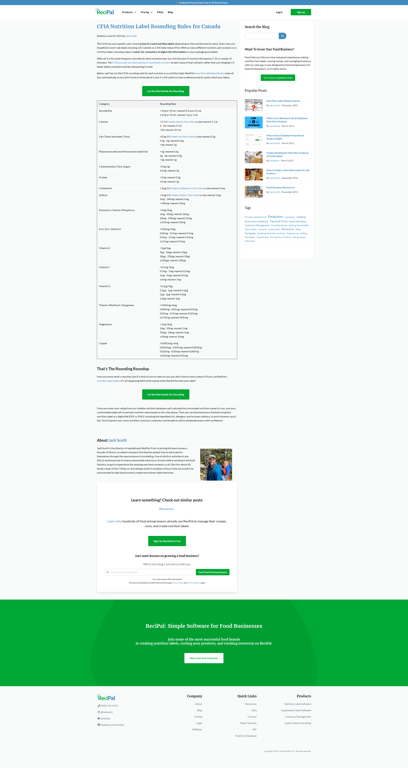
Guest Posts (274, 229)
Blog (170, 12)
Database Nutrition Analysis (271, 233)
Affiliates (197, 729)
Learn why (115, 521)
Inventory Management (257, 225)
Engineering (293, 233)
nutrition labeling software (210, 73)
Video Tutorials (248, 722)
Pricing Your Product (280, 237)
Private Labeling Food (255, 217)
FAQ (254, 710)
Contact (252, 716)
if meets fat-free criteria (182, 136)
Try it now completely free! (277, 77)
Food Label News (298, 221)
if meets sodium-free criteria (185, 195)
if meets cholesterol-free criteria (187, 188)
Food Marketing (279, 225)
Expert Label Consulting (298, 722)
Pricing (198, 716)
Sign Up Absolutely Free (167, 540)
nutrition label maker (108, 380)
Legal (199, 722)
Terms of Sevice (193, 583)
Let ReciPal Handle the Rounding (165, 91)
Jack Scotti (131, 35)
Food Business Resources (280, 187)
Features (275, 216)
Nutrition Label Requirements (283, 100)
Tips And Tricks (279, 221)
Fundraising (262, 237)
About (198, 703)
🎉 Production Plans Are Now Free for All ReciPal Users (202, 2)
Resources (166, 509)
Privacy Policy (178, 583)
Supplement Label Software (296, 710)
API (254, 729)
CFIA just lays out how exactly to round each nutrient (141, 62)
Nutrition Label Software (297, 703)
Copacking (289, 217)
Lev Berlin (274, 160)
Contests (262, 229)
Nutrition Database (246, 735)
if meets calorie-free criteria (182, 121)
